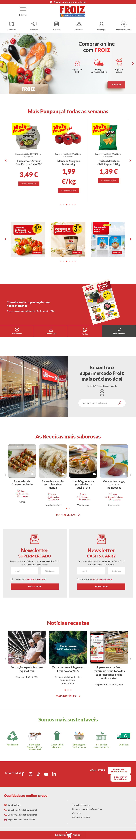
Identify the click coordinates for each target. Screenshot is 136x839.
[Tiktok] (38, 774)
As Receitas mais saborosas (68, 436)
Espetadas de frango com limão (22, 483)
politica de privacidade (35, 579)
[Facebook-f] (23, 774)
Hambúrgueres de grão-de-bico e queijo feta (83, 484)
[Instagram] (31, 774)
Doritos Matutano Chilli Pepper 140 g (68, 162)
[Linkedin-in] (54, 774)
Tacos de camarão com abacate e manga (53, 484)
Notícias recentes (68, 623)
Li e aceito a (29, 579)
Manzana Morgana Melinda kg (29, 162)
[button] (3, 63)
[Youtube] (46, 774)
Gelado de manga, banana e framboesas (114, 484)
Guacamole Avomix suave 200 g (108, 162)
